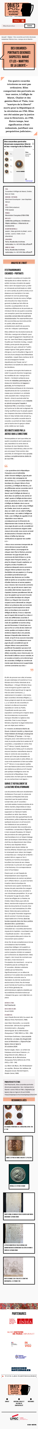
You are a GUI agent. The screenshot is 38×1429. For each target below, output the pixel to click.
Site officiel (27, 244)
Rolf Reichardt (10, 1005)
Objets (10, 37)
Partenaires (31, 1402)
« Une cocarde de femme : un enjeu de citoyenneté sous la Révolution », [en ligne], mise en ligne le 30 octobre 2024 (18, 1041)
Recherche (29, 26)
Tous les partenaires (20, 1376)
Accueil (4, 37)
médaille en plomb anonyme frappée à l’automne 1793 (18, 403)
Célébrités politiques (13, 221)
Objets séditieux (11, 223)
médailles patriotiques (20, 380)
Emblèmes (26, 221)
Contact (7, 1402)
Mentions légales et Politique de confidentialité (19, 1403)
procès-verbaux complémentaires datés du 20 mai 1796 (19, 456)
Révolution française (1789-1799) (17, 215)
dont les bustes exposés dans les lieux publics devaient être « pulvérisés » (19, 921)
